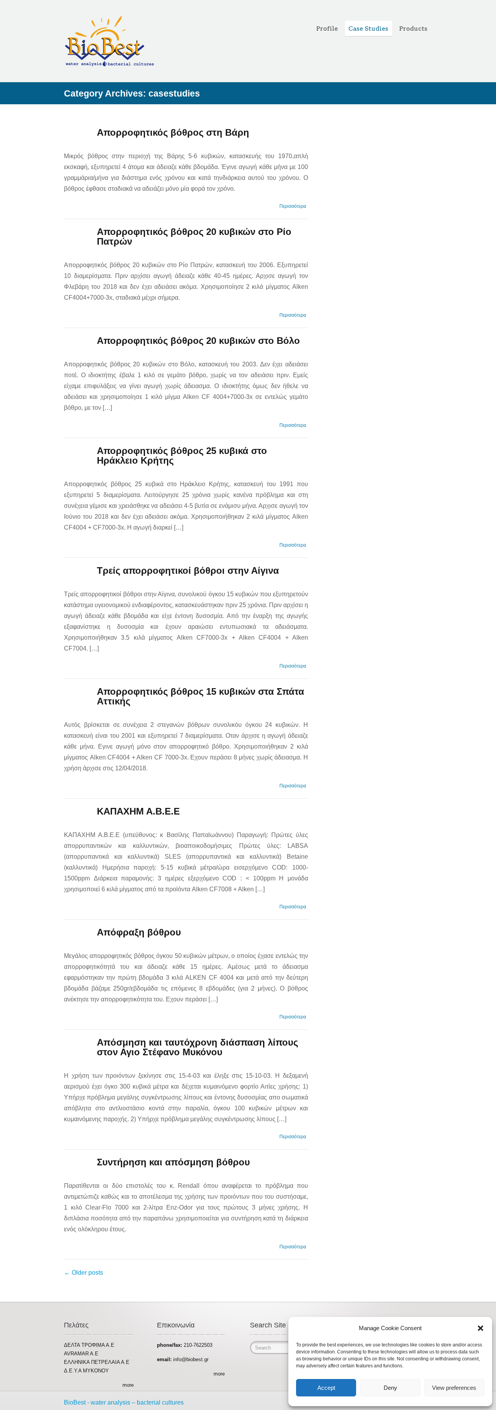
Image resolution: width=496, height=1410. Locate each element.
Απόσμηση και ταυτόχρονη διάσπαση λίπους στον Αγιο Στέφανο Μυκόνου (197, 1047)
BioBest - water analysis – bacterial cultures (124, 1402)
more (128, 1385)
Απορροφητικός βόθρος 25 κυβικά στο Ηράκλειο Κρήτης (182, 455)
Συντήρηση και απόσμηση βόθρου (173, 1162)
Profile (327, 28)
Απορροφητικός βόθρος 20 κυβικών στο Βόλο (198, 340)
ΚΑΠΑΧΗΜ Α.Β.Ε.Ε (138, 811)
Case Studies (368, 28)
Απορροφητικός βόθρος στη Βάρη (173, 132)
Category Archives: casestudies (132, 93)
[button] (480, 1328)
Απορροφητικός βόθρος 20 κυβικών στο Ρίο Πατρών (194, 236)
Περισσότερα (292, 206)
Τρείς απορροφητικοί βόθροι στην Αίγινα (188, 570)
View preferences (454, 1387)
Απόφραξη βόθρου (139, 932)
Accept (326, 1387)
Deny (390, 1387)
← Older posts (83, 1272)
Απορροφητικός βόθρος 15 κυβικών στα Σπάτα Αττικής (200, 696)
